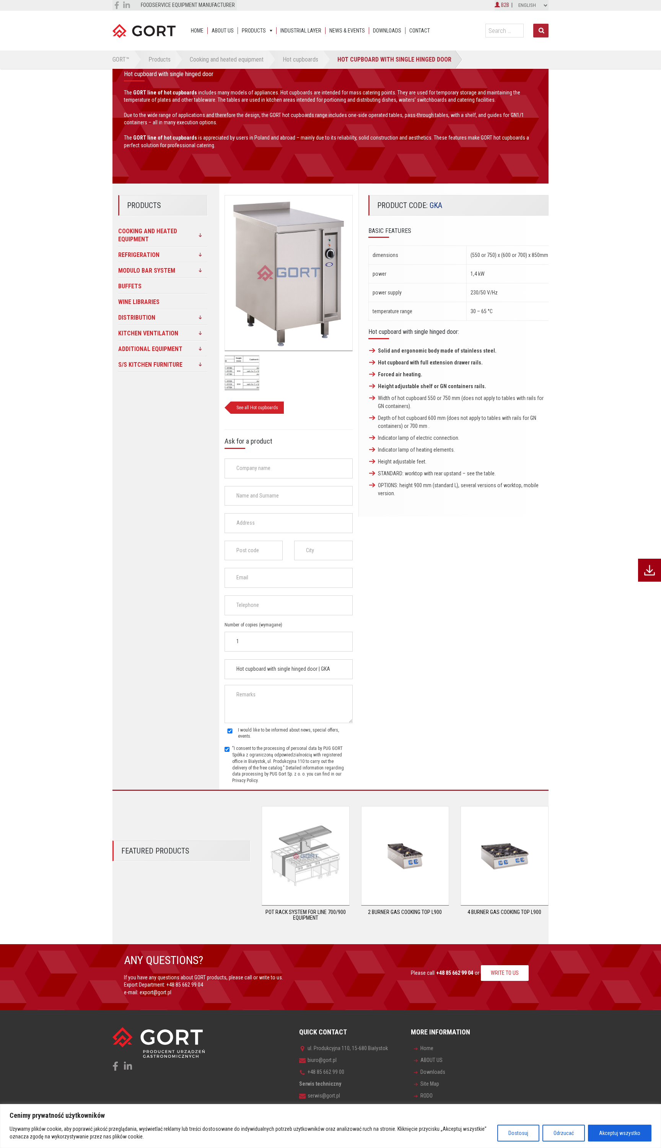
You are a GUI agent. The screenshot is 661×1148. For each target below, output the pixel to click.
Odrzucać (564, 1133)
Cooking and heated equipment (147, 235)
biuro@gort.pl (322, 1060)
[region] (330, 1126)
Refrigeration (139, 255)
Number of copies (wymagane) (253, 625)
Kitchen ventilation (148, 333)
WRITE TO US (505, 973)
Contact (419, 31)
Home (197, 31)
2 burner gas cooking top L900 (405, 912)
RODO (426, 1096)
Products (254, 31)
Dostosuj (518, 1133)
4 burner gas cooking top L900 (504, 912)
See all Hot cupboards (257, 407)
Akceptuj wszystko (619, 1133)
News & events (347, 31)
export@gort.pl (155, 992)
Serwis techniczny (320, 1084)
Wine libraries (139, 302)
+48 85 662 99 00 (326, 1072)
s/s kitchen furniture (150, 364)
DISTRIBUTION (136, 317)
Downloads (387, 31)
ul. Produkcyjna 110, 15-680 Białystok (348, 1048)
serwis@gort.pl (324, 1096)
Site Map (429, 1084)
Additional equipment (150, 349)
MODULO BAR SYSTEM (146, 270)
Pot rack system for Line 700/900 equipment (305, 915)
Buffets (130, 286)
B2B (504, 5)
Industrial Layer (300, 31)
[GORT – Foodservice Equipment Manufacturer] (144, 31)
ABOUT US (223, 31)
